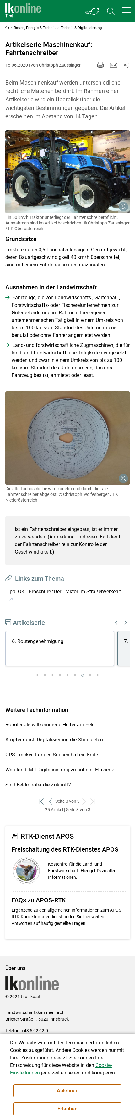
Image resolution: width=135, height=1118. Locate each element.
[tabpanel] (61, 649)
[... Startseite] (23, 11)
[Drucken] (100, 65)
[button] (126, 10)
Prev (116, 623)
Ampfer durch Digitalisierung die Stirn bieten (54, 740)
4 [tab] (60, 675)
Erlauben (67, 1109)
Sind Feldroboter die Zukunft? (38, 785)
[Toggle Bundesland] (93, 11)
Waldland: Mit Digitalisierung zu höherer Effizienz (59, 770)
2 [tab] (45, 675)
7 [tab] (82, 675)
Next (126, 623)
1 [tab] (37, 675)
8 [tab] (90, 675)
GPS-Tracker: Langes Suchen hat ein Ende (51, 755)
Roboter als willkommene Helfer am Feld (50, 725)
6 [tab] (75, 675)
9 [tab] (97, 675)
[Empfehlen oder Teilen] (126, 65)
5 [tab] (67, 675)
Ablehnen (67, 1091)
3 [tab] (52, 675)
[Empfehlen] (113, 65)
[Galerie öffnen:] (67, 171)
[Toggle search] (111, 11)
